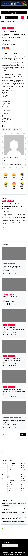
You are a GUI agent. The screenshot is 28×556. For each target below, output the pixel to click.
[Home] (3, 17)
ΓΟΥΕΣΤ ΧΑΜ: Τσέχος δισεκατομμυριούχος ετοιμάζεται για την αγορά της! (13, 328)
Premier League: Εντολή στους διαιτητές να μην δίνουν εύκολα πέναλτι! (13, 267)
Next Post (4, 198)
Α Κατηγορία (6, 417)
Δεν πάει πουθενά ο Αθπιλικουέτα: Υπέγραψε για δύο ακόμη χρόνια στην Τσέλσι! (13, 206)
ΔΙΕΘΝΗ (4, 27)
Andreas (7, 161)
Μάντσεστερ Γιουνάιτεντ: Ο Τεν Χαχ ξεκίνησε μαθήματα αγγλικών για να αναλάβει (12, 359)
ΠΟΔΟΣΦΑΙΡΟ (10, 27)
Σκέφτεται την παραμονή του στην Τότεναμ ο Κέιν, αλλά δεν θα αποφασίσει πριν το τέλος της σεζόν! (13, 390)
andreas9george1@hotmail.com (14, 164)
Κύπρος (4, 294)
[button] (19, 17)
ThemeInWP (21, 554)
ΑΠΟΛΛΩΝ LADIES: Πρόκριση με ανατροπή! (12, 297)
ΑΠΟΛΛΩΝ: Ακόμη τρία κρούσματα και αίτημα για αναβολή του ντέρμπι (14, 421)
